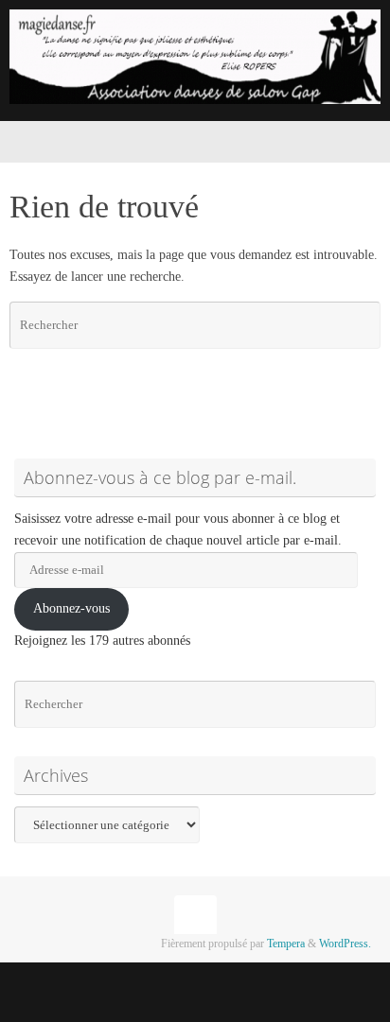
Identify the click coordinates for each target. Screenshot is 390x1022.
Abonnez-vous (71, 608)
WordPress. (345, 943)
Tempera (286, 943)
